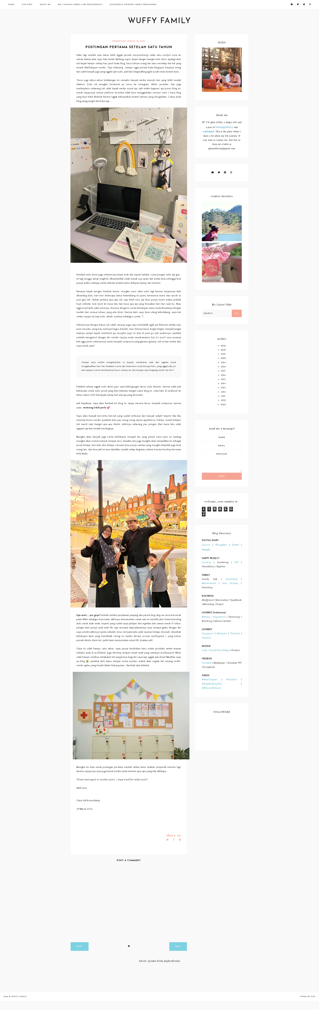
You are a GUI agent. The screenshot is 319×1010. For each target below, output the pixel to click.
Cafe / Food (208, 650)
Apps (227, 650)
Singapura (207, 633)
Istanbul (206, 638)
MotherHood (209, 583)
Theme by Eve (307, 997)
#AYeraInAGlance (211, 688)
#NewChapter (209, 679)
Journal (206, 545)
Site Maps (27, 4)
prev (178, 947)
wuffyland (208, 131)
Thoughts (221, 544)
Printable (207, 663)
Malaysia (222, 633)
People (206, 549)
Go (237, 313)
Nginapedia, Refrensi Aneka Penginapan (133, 4)
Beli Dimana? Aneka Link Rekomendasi (80, 4)
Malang (206, 617)
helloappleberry (224, 127)
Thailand (235, 633)
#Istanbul (231, 679)
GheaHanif (231, 579)
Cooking (206, 562)
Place (219, 650)
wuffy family (159, 21)
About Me (45, 4)
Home (11, 4)
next (79, 947)
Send (222, 476)
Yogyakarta (219, 617)
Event (235, 544)
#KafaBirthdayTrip (212, 684)
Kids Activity (230, 583)
